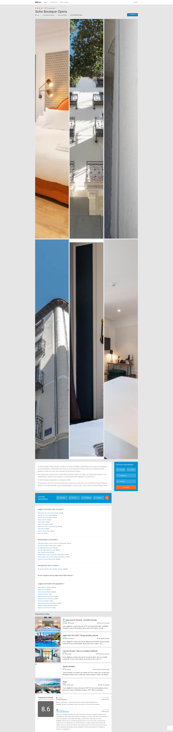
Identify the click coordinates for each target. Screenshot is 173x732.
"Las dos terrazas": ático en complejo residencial (80, 651)
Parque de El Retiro (43, 601)
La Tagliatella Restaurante (45, 548)
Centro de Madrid (62, 15)
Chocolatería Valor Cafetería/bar (47, 545)
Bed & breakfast (64, 2)
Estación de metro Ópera (45, 517)
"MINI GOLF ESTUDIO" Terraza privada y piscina (80, 635)
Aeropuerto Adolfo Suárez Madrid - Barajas (50, 569)
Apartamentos (53, 2)
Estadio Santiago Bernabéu (45, 605)
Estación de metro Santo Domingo (47, 526)
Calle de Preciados (43, 524)
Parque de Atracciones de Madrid (47, 603)
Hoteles (45, 2)
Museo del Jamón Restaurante (46, 559)
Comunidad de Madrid (48, 15)
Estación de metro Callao (45, 515)
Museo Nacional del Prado (45, 596)
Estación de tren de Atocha (45, 598)
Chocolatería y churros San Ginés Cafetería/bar (51, 557)
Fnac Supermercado (44, 552)
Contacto (135, 2)
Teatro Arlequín (42, 519)
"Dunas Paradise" (69, 666)
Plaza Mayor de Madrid (44, 587)
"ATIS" (65, 682)
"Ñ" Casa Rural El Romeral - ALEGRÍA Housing (80, 620)
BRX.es (38, 2)
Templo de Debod (43, 594)
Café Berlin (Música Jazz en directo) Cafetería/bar (52, 543)
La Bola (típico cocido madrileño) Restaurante (51, 554)
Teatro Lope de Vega (44, 531)
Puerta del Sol (42, 589)
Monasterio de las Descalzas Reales (48, 513)
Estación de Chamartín (44, 607)
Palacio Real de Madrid (44, 592)
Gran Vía (40, 533)
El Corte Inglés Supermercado (46, 550)
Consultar (126, 487)
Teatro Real (41, 528)
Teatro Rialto (41, 522)
